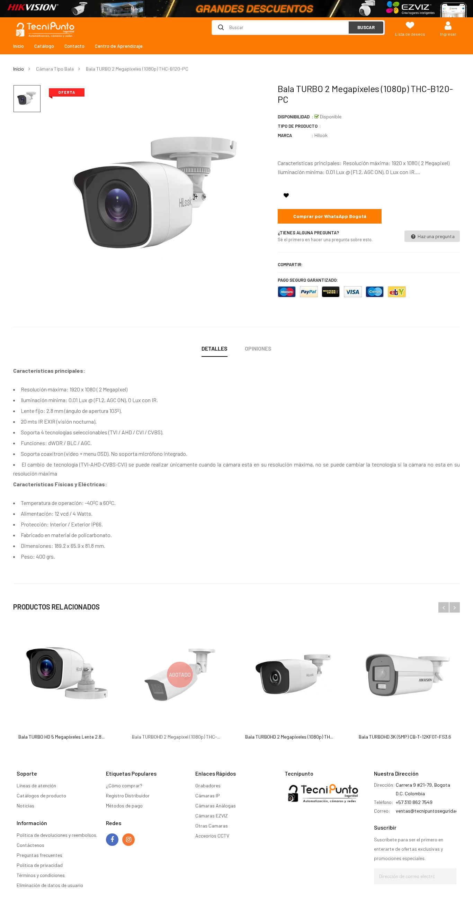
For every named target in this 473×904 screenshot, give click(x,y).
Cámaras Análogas (215, 805)
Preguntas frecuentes (39, 855)
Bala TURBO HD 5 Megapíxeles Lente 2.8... (61, 737)
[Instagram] (128, 839)
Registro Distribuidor (128, 795)
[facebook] (112, 839)
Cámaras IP (207, 795)
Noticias (25, 805)
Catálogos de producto (41, 795)
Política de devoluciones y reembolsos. (57, 835)
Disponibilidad (294, 116)
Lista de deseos (410, 33)
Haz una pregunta (436, 236)
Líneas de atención (36, 785)
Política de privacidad (40, 865)
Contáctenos (30, 845)
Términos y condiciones (41, 875)
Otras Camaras (211, 826)
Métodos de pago (124, 805)
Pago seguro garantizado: (308, 280)
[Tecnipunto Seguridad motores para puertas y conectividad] (236, 8)
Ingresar (448, 33)
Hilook (321, 135)
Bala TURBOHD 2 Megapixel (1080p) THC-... (176, 737)
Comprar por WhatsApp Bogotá (329, 216)
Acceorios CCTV (212, 836)
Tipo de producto (298, 126)
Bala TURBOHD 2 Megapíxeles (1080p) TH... (289, 737)
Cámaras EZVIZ (211, 816)
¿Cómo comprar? (124, 785)
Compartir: (290, 264)
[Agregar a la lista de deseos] (286, 195)
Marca (285, 135)
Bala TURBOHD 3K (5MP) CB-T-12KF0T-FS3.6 (405, 737)
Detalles (214, 348)
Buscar (366, 27)
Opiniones (258, 348)
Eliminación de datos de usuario (50, 885)
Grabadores (208, 785)
